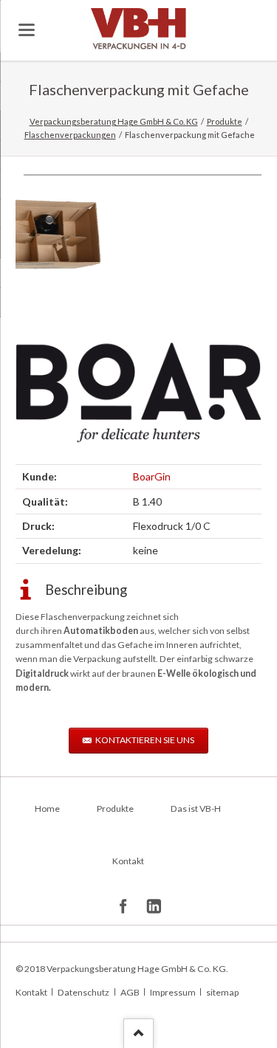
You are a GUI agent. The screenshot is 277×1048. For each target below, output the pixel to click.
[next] (234, 235)
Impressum (173, 992)
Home (47, 808)
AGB (130, 992)
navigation (26, 29)
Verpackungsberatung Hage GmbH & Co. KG (114, 121)
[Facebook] (123, 906)
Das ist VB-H (196, 808)
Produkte (224, 121)
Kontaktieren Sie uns (144, 739)
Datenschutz (83, 992)
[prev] (42, 235)
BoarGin (152, 476)
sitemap (222, 992)
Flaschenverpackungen (70, 134)
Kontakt (128, 860)
